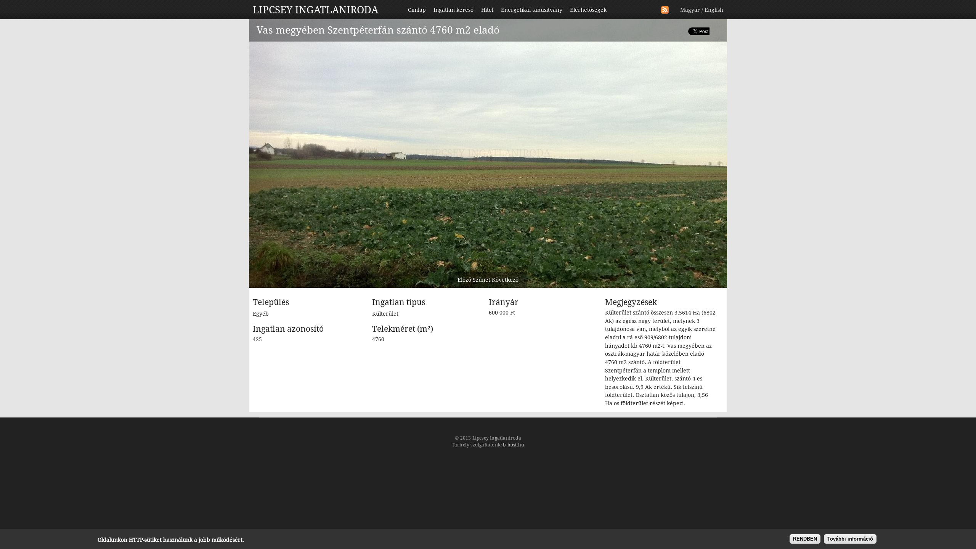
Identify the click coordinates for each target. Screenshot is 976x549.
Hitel (487, 10)
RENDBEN (805, 539)
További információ (850, 539)
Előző (464, 280)
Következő (505, 280)
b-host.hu (513, 445)
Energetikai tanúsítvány (531, 10)
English (714, 10)
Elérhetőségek (588, 10)
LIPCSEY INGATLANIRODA (315, 10)
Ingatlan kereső (453, 10)
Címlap (417, 10)
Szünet (481, 280)
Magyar (690, 10)
